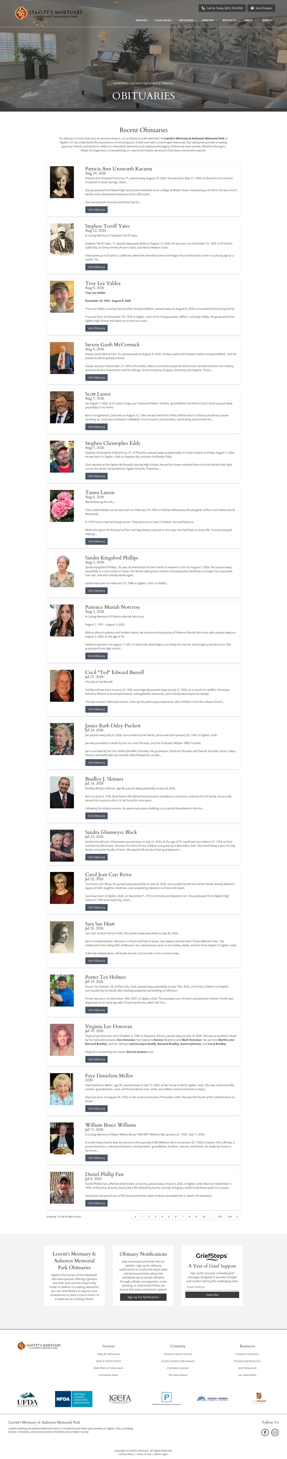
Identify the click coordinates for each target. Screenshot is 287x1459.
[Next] (237, 1217)
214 (230, 1216)
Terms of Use (144, 1454)
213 (220, 1216)
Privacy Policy (126, 1454)
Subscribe (212, 1295)
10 (203, 1216)
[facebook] (265, 1433)
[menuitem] (142, 20)
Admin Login (161, 1454)
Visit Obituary (96, 209)
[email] (275, 1433)
